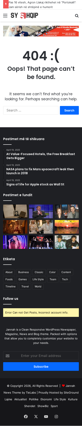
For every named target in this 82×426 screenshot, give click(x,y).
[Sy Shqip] (27, 15)
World (38, 286)
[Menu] (5, 17)
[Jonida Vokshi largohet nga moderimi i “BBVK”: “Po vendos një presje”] (15, 242)
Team (53, 279)
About (8, 272)
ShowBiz (43, 406)
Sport (54, 406)
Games (23, 279)
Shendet (29, 406)
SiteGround (71, 392)
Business (23, 272)
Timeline (10, 286)
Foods (9, 279)
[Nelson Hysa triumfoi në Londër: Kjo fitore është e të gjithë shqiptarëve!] (41, 242)
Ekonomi (46, 399)
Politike (33, 399)
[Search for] (77, 17)
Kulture (73, 399)
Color (52, 272)
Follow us (10, 298)
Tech (65, 279)
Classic (39, 272)
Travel (25, 286)
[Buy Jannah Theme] (41, 30)
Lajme (8, 399)
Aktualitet (20, 399)
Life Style (38, 279)
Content (66, 272)
